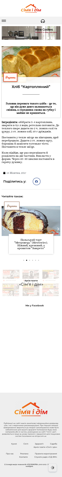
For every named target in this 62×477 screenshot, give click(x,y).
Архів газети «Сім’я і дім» (45, 447)
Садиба (53, 444)
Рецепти (10, 77)
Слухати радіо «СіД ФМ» (45, 457)
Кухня (14, 444)
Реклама (24, 454)
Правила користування (46, 454)
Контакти (23, 457)
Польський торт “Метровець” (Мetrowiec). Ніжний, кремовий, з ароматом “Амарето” (31, 244)
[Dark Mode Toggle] (52, 467)
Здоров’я (39, 444)
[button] (37, 181)
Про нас (10, 454)
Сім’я (25, 444)
